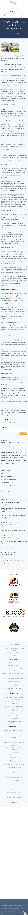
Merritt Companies (14, 718)
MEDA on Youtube (13, 11)
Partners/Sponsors (6, 13)
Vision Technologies (14, 780)
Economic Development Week (8, 479)
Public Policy (22, 15)
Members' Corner (5, 482)
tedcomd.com (22, 415)
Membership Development (8, 485)
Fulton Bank (14, 757)
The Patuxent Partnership (14, 769)
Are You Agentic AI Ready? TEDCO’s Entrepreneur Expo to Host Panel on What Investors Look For (13, 456)
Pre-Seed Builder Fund (8, 168)
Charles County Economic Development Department (14, 668)
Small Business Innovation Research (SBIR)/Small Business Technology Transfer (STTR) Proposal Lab (13, 252)
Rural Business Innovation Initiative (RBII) (15, 124)
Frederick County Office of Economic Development (14, 673)
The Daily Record (14, 752)
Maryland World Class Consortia (14, 767)
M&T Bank (14, 713)
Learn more (3, 403)
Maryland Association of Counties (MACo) (14, 797)
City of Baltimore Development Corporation (14, 742)
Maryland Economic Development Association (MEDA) (14, 3)
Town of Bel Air (14, 775)
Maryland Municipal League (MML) (14, 800)
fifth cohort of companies (17, 280)
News (2, 488)
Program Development (7, 491)
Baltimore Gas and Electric (14, 665)
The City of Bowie (14, 745)
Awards (15, 15)
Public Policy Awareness (7, 495)
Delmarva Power (14, 754)
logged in (9, 422)
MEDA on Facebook (10, 11)
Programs (15, 13)
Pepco (14, 772)
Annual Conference (6, 470)
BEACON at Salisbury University (14, 792)
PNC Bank (14, 655)
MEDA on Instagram (16, 11)
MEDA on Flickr (15, 11)
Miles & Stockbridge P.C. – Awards (14, 652)
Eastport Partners (14, 794)
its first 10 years (6, 322)
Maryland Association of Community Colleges (14, 764)
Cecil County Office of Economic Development (14, 706)
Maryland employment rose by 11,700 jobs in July (13, 445)
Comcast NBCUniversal (14, 670)
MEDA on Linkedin (12, 11)
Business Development (7, 476)
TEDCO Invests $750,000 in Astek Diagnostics (12, 442)
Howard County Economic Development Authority (14, 678)
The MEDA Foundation (14, 8)
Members (22, 13)
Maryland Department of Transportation (14, 715)
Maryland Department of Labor (14, 681)
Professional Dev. (7, 15)
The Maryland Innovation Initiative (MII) (10, 293)
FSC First (14, 676)
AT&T (14, 734)
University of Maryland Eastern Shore (14, 777)
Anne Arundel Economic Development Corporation (14, 662)
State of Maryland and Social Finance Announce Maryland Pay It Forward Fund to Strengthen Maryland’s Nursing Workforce (13, 450)
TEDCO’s (12, 82)
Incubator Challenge (17, 231)
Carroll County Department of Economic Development (14, 740)
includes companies (19, 131)
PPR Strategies (14, 802)
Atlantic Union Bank (14, 737)
